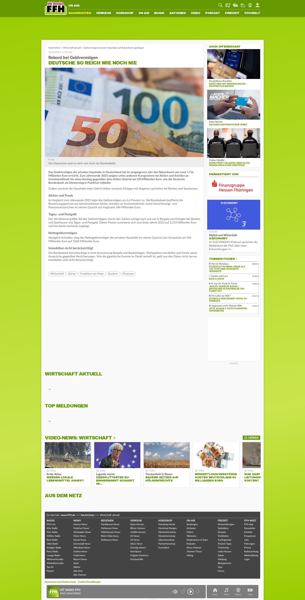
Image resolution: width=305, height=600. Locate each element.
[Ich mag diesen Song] (184, 592)
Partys (221, 571)
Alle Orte (78, 571)
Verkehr (103, 13)
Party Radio (52, 552)
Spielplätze (223, 528)
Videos (190, 532)
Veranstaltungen (226, 524)
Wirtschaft (57, 273)
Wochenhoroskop (167, 532)
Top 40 (50, 567)
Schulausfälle (136, 559)
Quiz (220, 567)
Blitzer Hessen (137, 528)
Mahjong (222, 559)
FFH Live (51, 524)
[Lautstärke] (175, 592)
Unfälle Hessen (138, 532)
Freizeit (232, 13)
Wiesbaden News (82, 532)
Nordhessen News (110, 524)
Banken (113, 273)
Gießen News (80, 552)
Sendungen (192, 524)
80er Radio (52, 528)
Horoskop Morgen (167, 528)
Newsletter (249, 528)
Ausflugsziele (224, 540)
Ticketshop (223, 548)
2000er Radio (53, 536)
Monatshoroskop (166, 536)
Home (215, 595)
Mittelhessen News (110, 532)
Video (195, 13)
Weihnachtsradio (55, 559)
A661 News (136, 544)
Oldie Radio (52, 544)
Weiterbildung (251, 555)
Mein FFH (257, 3)
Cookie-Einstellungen (89, 582)
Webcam (250, 3)
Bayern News (80, 559)
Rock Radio (52, 540)
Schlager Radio (54, 548)
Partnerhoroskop (166, 544)
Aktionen (177, 13)
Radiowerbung (251, 552)
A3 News (135, 536)
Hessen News (80, 524)
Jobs (246, 540)
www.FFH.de (68, 515)
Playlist (228, 3)
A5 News (135, 540)
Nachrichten (79, 13)
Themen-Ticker (222, 259)
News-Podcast (194, 548)
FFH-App (248, 524)
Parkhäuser (136, 552)
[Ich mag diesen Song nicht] (197, 592)
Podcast (212, 13)
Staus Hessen (137, 524)
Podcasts (191, 544)
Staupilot (235, 3)
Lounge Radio (53, 555)
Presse (247, 548)
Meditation (223, 536)
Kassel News (79, 540)
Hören (253, 437)
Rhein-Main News (110, 536)
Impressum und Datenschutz (60, 582)
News (77, 520)
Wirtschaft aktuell (72, 48)
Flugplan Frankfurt (139, 555)
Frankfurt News (81, 528)
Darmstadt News (82, 544)
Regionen (107, 520)
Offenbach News (81, 548)
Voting (190, 555)
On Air (144, 13)
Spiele (221, 555)
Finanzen (128, 273)
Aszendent (163, 548)
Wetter (242, 3)
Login (247, 559)
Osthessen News (109, 528)
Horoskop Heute (166, 524)
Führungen (249, 544)
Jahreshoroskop (166, 540)
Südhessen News (109, 540)
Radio (51, 520)
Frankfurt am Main (92, 273)
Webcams (191, 536)
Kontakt (248, 532)
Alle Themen (79, 575)
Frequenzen (250, 536)
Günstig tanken (138, 548)
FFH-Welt (252, 13)
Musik (159, 13)
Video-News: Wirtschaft (78, 438)
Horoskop (124, 13)
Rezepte (222, 532)
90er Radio (52, 532)
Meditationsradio (55, 563)
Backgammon (224, 563)
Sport (76, 563)
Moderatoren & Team (197, 540)
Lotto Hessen (224, 552)
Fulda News (79, 555)
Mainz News (79, 536)
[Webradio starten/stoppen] (190, 592)
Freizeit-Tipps (224, 544)
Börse (72, 273)
